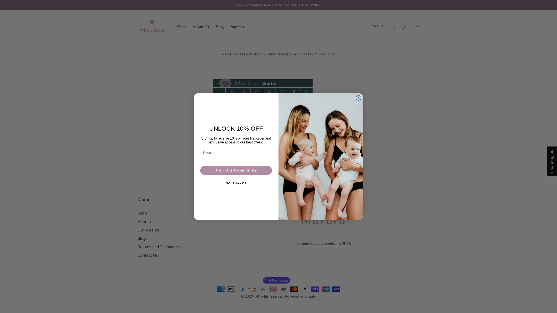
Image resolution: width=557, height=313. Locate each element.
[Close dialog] (358, 97)
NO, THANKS (236, 183)
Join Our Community (236, 170)
